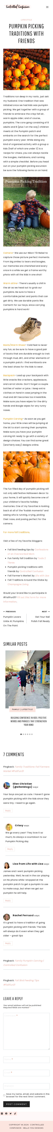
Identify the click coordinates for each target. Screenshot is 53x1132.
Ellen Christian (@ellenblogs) (22, 785)
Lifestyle (26, 20)
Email (8, 1072)
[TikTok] (15, 1113)
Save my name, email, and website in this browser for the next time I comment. (28, 1095)
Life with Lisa (42, 575)
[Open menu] (47, 7)
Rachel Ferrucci (23, 915)
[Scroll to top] (45, 1126)
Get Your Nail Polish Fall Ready (40, 616)
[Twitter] (11, 1113)
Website (9, 1086)
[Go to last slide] (7, 691)
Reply (8, 810)
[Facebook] (6, 1113)
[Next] (46, 691)
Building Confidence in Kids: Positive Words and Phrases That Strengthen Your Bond (29, 721)
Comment (11, 1015)
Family (16, 709)
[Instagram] (2, 1113)
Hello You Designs (33, 1128)
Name (8, 1059)
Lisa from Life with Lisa (28, 863)
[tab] (21, 734)
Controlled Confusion (31, 571)
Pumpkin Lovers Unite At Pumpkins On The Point (13, 618)
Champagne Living (18, 584)
